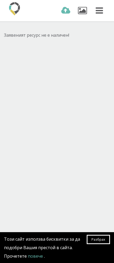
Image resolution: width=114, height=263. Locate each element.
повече (36, 256)
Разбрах (98, 239)
